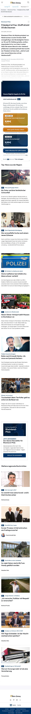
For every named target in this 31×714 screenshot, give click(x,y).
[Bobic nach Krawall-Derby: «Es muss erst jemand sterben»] (15, 344)
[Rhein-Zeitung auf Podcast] (20, 700)
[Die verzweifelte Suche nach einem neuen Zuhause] (15, 220)
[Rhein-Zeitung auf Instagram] (17, 700)
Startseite (3, 10)
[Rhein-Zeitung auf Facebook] (14, 700)
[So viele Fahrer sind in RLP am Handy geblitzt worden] (15, 549)
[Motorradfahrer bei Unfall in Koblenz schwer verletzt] (15, 260)
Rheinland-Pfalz (12, 10)
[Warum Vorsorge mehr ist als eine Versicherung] (15, 655)
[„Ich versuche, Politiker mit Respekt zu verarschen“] (15, 584)
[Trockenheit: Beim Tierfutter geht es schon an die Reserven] (15, 385)
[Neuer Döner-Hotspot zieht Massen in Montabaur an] (15, 301)
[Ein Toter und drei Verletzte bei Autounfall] (15, 177)
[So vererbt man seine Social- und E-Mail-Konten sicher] (15, 479)
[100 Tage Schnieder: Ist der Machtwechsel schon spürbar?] (15, 620)
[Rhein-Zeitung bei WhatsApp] (10, 700)
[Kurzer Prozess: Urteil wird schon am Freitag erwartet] (15, 514)
